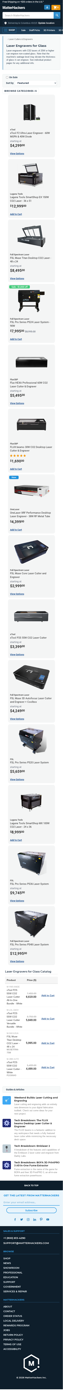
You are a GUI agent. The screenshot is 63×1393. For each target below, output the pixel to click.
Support (9, 1282)
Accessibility (12, 1349)
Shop (6, 1258)
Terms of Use (12, 1344)
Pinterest (41, 1219)
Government (12, 1286)
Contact (9, 1311)
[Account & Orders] (47, 7)
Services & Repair (15, 1291)
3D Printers (49, 30)
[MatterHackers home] (14, 8)
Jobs (6, 1330)
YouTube (48, 1219)
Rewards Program (16, 1325)
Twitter (22, 1219)
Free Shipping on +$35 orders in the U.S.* (23, 2)
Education (10, 1277)
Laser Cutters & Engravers (21, 39)
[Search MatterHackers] (57, 15)
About (7, 1306)
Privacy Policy (13, 1339)
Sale (23, 30)
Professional (12, 1272)
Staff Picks (34, 30)
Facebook (15, 1219)
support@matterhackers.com (26, 1243)
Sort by (10, 83)
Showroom (11, 1267)
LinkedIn (35, 1219)
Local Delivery (13, 1320)
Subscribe (31, 1210)
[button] (31, 23)
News (7, 1263)
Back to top (31, 1185)
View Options (17, 153)
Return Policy (13, 1334)
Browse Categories (19, 90)
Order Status (12, 1316)
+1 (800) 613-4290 (14, 1238)
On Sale (13, 77)
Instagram (28, 1219)
